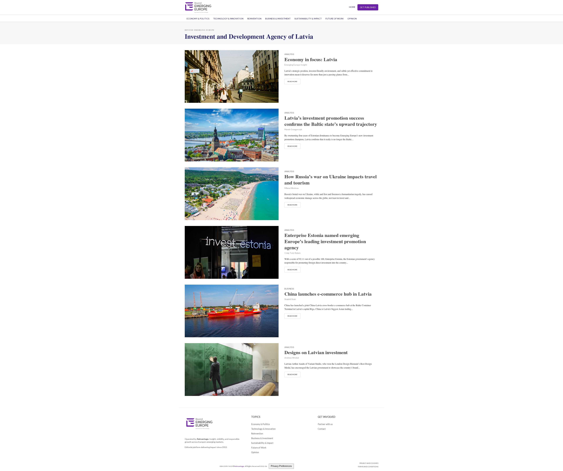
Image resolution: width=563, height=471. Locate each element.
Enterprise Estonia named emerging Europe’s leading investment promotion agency (325, 241)
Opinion (352, 18)
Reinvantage (239, 466)
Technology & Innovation (228, 18)
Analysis (289, 54)
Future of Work (334, 18)
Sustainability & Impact (308, 18)
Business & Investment (278, 18)
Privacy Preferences (281, 466)
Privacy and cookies (368, 463)
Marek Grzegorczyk (293, 129)
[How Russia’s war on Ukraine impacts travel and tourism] (232, 193)
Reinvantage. (203, 439)
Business (289, 289)
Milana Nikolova (291, 188)
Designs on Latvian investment (316, 352)
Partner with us (325, 424)
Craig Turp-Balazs (292, 253)
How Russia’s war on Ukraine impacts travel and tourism (330, 179)
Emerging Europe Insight (295, 64)
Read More (292, 81)
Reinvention (254, 18)
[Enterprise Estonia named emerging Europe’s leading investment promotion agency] (232, 251)
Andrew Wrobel (291, 357)
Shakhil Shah (290, 299)
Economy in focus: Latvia (310, 59)
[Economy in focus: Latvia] (232, 76)
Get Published (368, 7)
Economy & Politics (198, 18)
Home (352, 7)
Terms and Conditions (368, 466)
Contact (322, 428)
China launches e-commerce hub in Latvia (328, 294)
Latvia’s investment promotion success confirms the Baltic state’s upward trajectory (330, 121)
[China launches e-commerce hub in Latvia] (232, 310)
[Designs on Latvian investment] (232, 369)
